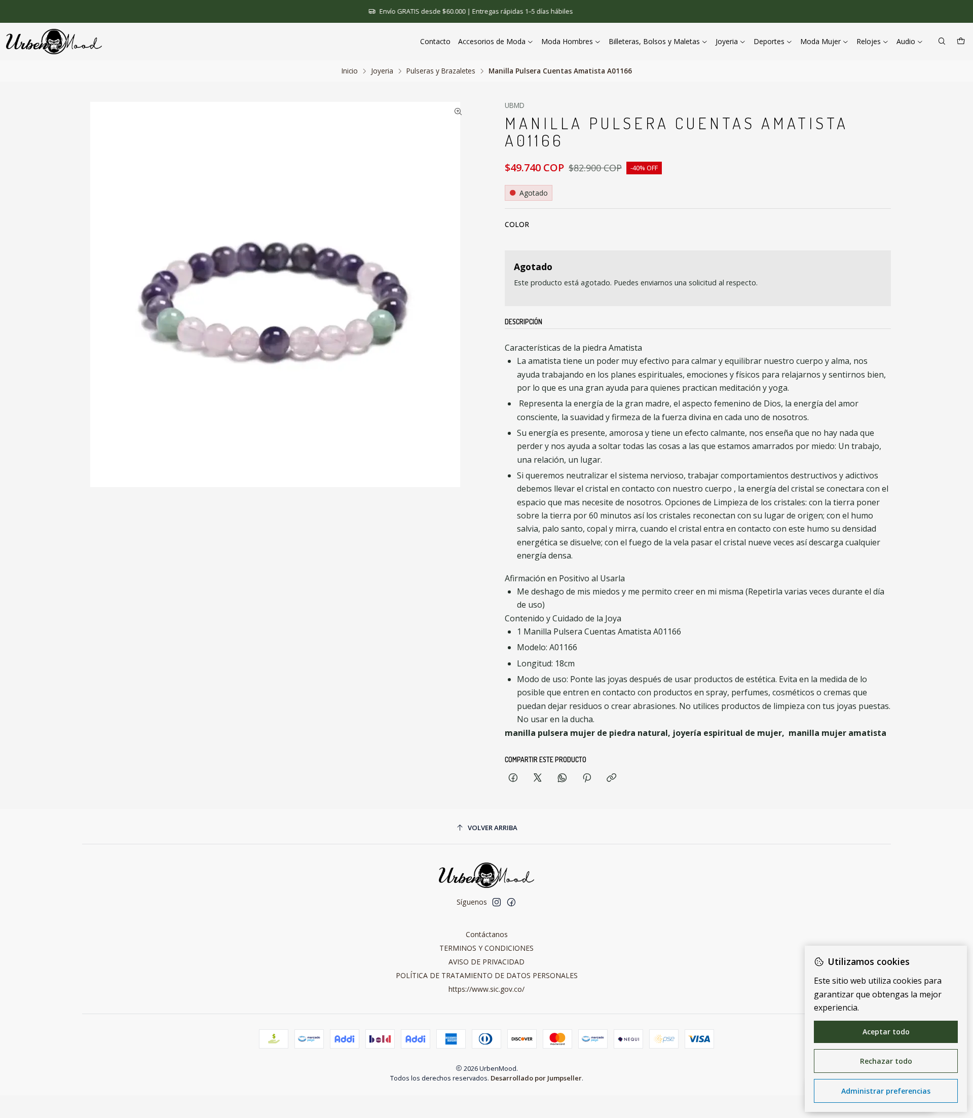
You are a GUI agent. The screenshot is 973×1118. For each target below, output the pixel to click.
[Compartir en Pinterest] (586, 778)
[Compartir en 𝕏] (537, 778)
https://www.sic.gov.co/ (486, 989)
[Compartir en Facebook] (513, 778)
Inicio (350, 70)
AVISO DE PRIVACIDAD (486, 961)
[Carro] (961, 41)
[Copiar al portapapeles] (611, 778)
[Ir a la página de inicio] (54, 41)
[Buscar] (941, 41)
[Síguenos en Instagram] (497, 902)
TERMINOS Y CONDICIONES (486, 948)
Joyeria (382, 70)
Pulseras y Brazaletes (440, 70)
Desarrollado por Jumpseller (536, 1078)
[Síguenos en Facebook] (511, 902)
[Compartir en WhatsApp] (562, 778)
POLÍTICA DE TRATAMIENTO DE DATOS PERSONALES (487, 975)
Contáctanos (487, 934)
